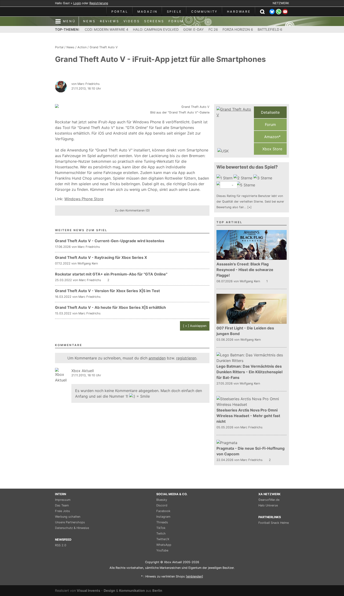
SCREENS (154, 21)
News (70, 47)
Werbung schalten (67, 516)
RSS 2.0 (60, 545)
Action (82, 47)
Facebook (163, 511)
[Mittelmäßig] (263, 177)
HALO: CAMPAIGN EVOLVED (156, 29)
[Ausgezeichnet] (246, 185)
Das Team (62, 505)
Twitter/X (162, 539)
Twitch (161, 533)
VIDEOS (132, 21)
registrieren (186, 358)
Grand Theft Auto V (104, 47)
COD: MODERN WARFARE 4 (106, 29)
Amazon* (272, 136)
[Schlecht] (225, 177)
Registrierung (98, 3)
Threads (162, 522)
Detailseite (270, 112)
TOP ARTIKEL (229, 222)
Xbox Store (271, 149)
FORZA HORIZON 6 (238, 29)
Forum (270, 124)
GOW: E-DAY (193, 29)
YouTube (162, 550)
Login (77, 3)
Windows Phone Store (83, 198)
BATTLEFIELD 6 (270, 29)
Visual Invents (88, 590)
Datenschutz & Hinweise (72, 528)
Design (109, 590)
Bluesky (161, 500)
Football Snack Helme (273, 522)
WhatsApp (163, 545)
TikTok (160, 528)
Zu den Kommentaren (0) (132, 210)
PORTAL (119, 11)
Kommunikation (132, 590)
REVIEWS (109, 21)
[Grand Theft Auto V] (234, 130)
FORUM (176, 21)
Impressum (62, 500)
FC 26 (213, 29)
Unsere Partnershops (70, 522)
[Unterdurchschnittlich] (243, 177)
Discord (161, 505)
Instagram (163, 516)
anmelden (157, 358)
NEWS (89, 21)
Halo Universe (268, 505)
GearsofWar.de (268, 500)
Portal (59, 47)
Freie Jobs (62, 511)
